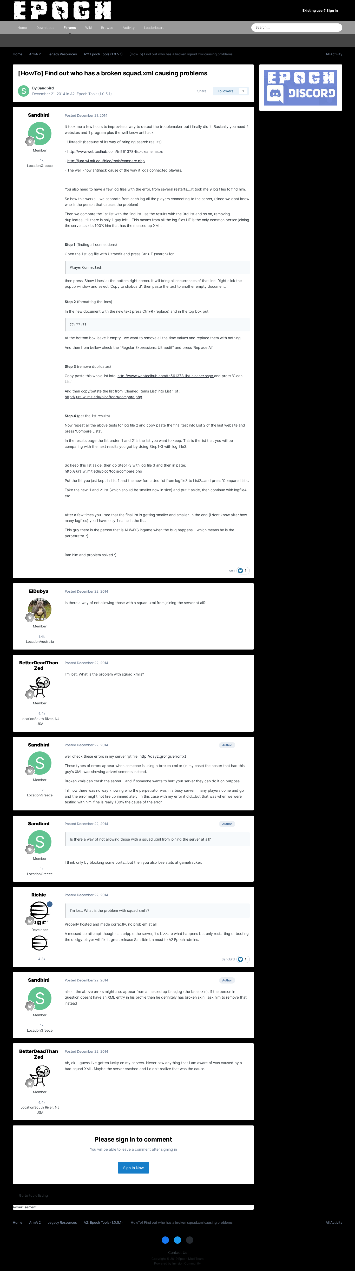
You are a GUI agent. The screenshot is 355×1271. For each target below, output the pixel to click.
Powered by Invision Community (177, 1263)
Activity (129, 27)
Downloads (45, 27)
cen (232, 570)
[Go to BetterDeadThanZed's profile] (39, 686)
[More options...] (244, 115)
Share (201, 91)
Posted (86, 115)
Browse (107, 27)
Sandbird (45, 88)
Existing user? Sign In (321, 10)
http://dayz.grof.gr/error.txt (163, 756)
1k (41, 160)
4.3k (41, 959)
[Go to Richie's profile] (39, 913)
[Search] (336, 27)
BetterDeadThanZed (38, 665)
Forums (70, 27)
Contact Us (177, 1252)
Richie (38, 894)
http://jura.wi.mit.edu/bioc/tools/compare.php (106, 161)
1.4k (41, 636)
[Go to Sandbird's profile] (23, 91)
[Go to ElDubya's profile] (39, 609)
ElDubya (39, 591)
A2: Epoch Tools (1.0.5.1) (91, 93)
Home (22, 27)
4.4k (41, 713)
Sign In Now (133, 1167)
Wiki (88, 27)
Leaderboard (154, 27)
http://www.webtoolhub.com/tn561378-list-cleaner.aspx (115, 151)
